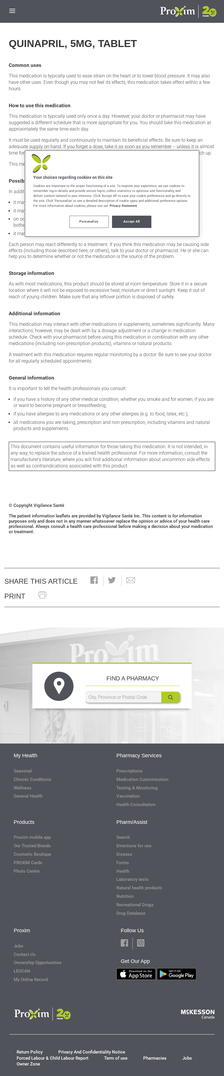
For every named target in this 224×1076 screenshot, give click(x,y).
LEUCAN (22, 971)
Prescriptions (129, 771)
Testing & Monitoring (137, 788)
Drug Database (130, 913)
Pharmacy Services (139, 755)
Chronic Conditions (32, 779)
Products (24, 822)
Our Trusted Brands (32, 845)
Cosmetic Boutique (32, 854)
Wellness (23, 788)
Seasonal (23, 771)
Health (122, 871)
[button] (94, 580)
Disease (124, 854)
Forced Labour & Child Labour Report (52, 1058)
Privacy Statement (123, 206)
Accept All (131, 222)
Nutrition (125, 896)
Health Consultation (135, 804)
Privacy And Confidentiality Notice (91, 1052)
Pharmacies (155, 1058)
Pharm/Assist (131, 822)
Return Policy (30, 1052)
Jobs (18, 946)
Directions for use (133, 845)
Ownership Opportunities (38, 962)
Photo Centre (27, 871)
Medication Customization (142, 779)
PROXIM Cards (28, 862)
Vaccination (128, 796)
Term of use (115, 1058)
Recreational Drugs (135, 904)
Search (123, 837)
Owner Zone (28, 1064)
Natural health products (139, 887)
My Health (25, 755)
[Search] (170, 697)
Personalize (88, 222)
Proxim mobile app (32, 837)
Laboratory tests (132, 879)
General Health (28, 796)
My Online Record (31, 979)
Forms (122, 862)
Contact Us (25, 954)
